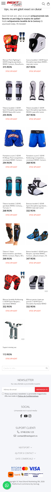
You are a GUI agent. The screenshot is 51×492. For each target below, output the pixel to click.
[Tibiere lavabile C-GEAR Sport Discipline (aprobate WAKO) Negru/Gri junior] (14, 90)
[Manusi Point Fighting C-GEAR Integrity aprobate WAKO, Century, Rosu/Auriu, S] (14, 42)
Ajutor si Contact (24, 453)
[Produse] (3, 4)
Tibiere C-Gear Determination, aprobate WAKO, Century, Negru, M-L (13, 253)
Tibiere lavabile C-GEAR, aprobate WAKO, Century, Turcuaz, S (12, 206)
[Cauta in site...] (43, 4)
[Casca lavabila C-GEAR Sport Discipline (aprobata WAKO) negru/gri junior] (37, 42)
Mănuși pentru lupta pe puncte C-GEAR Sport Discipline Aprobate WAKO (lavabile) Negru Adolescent (36, 301)
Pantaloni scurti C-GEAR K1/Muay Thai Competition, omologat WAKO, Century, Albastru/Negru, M (13, 158)
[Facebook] (21, 416)
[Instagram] (30, 416)
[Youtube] (25, 416)
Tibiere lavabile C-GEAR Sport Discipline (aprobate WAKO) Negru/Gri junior (12, 110)
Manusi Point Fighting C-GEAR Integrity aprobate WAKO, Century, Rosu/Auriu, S (13, 62)
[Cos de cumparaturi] (48, 4)
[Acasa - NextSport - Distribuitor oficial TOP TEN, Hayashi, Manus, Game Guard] (17, 4)
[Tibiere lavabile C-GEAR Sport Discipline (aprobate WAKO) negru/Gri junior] (37, 90)
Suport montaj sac (9, 347)
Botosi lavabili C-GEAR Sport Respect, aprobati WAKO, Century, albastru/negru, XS (36, 253)
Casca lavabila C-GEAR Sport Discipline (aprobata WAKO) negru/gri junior (37, 62)
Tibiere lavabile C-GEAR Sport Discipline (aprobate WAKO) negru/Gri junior (36, 110)
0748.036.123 (27, 432)
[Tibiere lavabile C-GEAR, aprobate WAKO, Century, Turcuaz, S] (14, 186)
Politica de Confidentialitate (28, 396)
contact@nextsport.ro (27, 435)
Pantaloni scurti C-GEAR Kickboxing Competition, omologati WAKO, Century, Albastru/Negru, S (36, 158)
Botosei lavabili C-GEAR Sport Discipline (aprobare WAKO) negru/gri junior (36, 206)
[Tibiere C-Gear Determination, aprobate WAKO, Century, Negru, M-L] (14, 234)
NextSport (24, 447)
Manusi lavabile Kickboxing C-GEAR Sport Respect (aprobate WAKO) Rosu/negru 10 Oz (13, 301)
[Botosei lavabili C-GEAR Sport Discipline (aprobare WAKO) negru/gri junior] (37, 186)
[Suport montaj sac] (14, 330)
